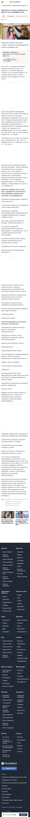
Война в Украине (6, 667)
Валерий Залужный (6, 711)
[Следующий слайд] (28, 5)
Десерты (20, 745)
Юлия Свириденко (8, 728)
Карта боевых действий (7, 671)
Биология (5, 626)
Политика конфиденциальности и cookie (14, 777)
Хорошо (23, 814)
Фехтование (21, 609)
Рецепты (19, 733)
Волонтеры (6, 683)
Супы (19, 743)
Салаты (19, 748)
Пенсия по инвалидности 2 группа (7, 741)
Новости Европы (8, 641)
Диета (19, 626)
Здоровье (19, 616)
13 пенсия (6, 737)
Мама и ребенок (22, 620)
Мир (2, 637)
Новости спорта (21, 591)
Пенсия (3, 733)
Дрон (4, 629)
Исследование (21, 631)
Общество (19, 548)
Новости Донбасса (6, 577)
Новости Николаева (6, 584)
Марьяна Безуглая (5, 724)
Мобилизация (20, 667)
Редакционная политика (9, 780)
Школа (19, 566)
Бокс (18, 598)
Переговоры (6, 677)
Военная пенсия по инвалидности (8, 746)
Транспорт (6, 599)
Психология (21, 629)
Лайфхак (20, 655)
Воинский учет (21, 682)
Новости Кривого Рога (8, 573)
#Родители (23, 499)
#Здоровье (8, 499)
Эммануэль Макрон (6, 706)
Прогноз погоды (22, 576)
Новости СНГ (7, 649)
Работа (19, 554)
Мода (19, 646)
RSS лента (5, 803)
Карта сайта (5, 797)
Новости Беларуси (5, 656)
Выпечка (20, 737)
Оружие (5, 680)
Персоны (4, 692)
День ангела (21, 710)
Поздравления (21, 661)
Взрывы (5, 675)
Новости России (8, 646)
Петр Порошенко (8, 717)
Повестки (20, 670)
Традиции (20, 704)
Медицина (20, 563)
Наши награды (6, 788)
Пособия (20, 573)
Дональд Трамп (7, 700)
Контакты (5, 791)
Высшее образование (21, 570)
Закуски (19, 751)
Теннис (19, 600)
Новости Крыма (7, 581)
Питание (20, 623)
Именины (20, 713)
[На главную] (15, 2)
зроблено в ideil (5, 811)
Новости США (7, 644)
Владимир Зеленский (6, 696)
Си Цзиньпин (7, 703)
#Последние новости (12, 505)
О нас (4, 774)
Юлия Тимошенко (8, 720)
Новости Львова (8, 565)
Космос (5, 623)
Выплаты (20, 557)
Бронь (19, 673)
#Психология (17, 501)
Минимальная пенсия (7, 751)
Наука (3, 616)
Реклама (4, 785)
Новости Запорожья (6, 568)
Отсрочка (20, 676)
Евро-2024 (20, 606)
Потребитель (21, 644)
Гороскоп (20, 641)
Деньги (5, 596)
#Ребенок (16, 499)
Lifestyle (18, 637)
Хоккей (19, 603)
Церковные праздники (20, 696)
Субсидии (20, 560)
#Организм (8, 501)
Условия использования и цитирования (14, 783)
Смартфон (6, 631)
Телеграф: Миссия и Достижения (12, 800)
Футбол (19, 595)
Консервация (21, 740)
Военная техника (8, 686)
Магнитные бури (22, 658)
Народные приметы (20, 700)
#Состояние (17, 503)
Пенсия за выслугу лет (6, 755)
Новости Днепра (8, 559)
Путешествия (21, 649)
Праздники (19, 692)
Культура (20, 652)
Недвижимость (7, 602)
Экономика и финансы (5, 592)
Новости (4, 548)
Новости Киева (7, 552)
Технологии (6, 620)
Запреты (20, 707)
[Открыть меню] (2, 2)
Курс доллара (7, 608)
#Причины (8, 503)
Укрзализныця (7, 611)
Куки (14, 814)
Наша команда (6, 794)
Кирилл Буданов (8, 714)
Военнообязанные (23, 679)
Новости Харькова (5, 555)
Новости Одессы (8, 562)
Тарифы (5, 605)
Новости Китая (7, 652)
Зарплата (20, 552)
